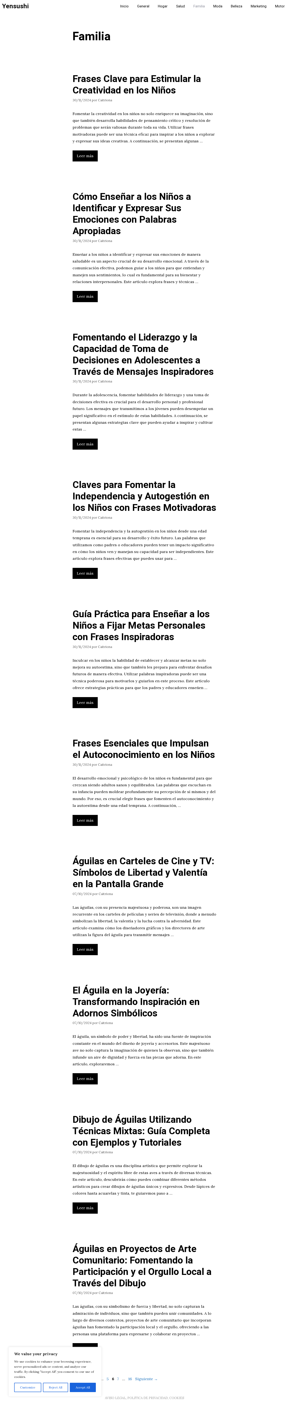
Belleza (236, 6)
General (143, 6)
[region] (55, 1372)
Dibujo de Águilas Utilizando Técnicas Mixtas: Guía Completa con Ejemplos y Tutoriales (141, 1131)
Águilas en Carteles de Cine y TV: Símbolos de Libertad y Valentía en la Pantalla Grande (143, 872)
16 (130, 1378)
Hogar (163, 6)
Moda (217, 6)
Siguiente (146, 1378)
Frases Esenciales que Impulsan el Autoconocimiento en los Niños (144, 749)
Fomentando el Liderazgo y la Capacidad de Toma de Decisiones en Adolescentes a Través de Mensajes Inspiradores (143, 355)
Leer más (85, 155)
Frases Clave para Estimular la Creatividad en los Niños (137, 84)
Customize (27, 1387)
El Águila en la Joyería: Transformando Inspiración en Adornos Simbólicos (136, 1002)
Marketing (259, 6)
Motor (280, 6)
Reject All (55, 1387)
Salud (180, 6)
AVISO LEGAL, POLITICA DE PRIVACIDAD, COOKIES (144, 1398)
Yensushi (15, 6)
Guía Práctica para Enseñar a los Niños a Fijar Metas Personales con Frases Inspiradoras (141, 625)
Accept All (83, 1387)
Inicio (124, 6)
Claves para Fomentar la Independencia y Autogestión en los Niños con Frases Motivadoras (144, 496)
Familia (199, 6)
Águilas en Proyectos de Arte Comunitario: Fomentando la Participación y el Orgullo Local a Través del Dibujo (142, 1266)
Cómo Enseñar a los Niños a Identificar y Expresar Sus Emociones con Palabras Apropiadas (132, 214)
